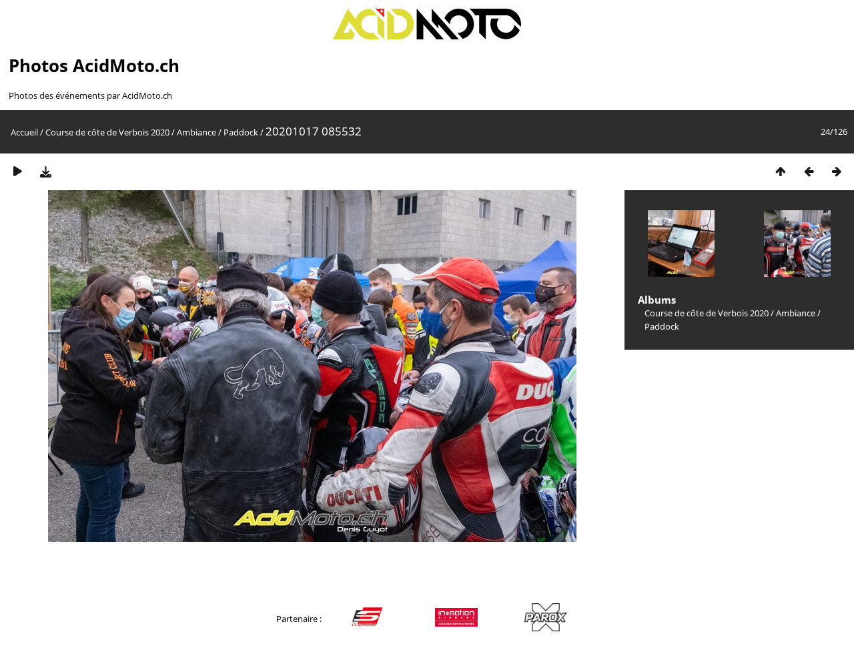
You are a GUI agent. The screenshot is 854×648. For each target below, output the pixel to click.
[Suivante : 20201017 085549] (837, 171)
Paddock (241, 132)
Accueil (24, 132)
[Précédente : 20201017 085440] (809, 171)
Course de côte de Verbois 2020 (107, 132)
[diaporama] (17, 171)
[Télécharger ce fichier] (45, 171)
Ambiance (196, 132)
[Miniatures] (781, 171)
